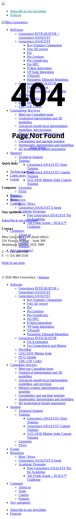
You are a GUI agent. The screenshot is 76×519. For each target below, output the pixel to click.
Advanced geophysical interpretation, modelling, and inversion (43, 382)
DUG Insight (27, 357)
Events (14, 449)
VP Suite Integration (40, 326)
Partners (24, 499)
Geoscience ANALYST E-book (40, 460)
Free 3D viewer (37, 303)
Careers (15, 203)
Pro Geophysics (37, 315)
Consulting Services (23, 365)
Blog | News (27, 456)
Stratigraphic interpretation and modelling (46, 399)
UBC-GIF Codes (30, 361)
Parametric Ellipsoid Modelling (47, 334)
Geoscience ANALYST (34, 296)
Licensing (25, 441)
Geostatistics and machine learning (42, 395)
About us (16, 196)
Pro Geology (35, 311)
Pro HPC (33, 319)
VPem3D (33, 330)
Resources (17, 453)
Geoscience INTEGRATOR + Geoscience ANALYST (39, 290)
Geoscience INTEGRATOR (38, 338)
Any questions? (20, 502)
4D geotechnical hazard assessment (42, 403)
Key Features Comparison (44, 300)
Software (16, 284)
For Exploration (37, 342)
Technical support (22, 171)
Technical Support (31, 411)
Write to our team (13, 263)
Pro (29, 307)
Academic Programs (32, 464)
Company (16, 483)
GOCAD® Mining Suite (35, 353)
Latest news (18, 175)
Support (15, 407)
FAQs (23, 445)
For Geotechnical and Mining (46, 345)
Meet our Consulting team (36, 368)
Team (14, 199)
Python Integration (39, 323)
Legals (14, 179)
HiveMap (25, 349)
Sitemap (43, 277)
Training (24, 414)
